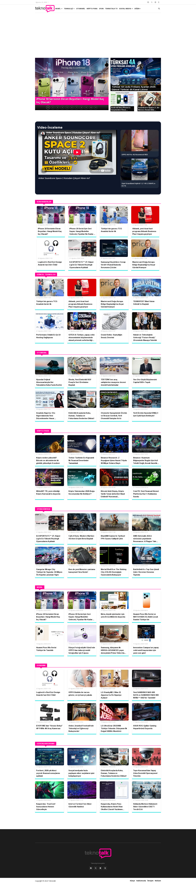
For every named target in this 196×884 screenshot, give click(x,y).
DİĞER (137, 8)
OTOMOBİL (80, 8)
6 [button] (71, 107)
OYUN (101, 8)
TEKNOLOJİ (68, 8)
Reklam (158, 881)
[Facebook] (91, 868)
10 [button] (91, 107)
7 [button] (76, 107)
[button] (38, 81)
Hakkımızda (141, 881)
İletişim (150, 881)
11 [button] (96, 107)
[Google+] (100, 868)
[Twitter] (95, 868)
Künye (132, 881)
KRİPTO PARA (92, 8)
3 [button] (57, 107)
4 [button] (62, 107)
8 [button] (81, 107)
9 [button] (86, 107)
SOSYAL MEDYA (125, 8)
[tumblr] (105, 868)
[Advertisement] (98, 36)
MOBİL (58, 8)
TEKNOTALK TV (111, 8)
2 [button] (52, 107)
